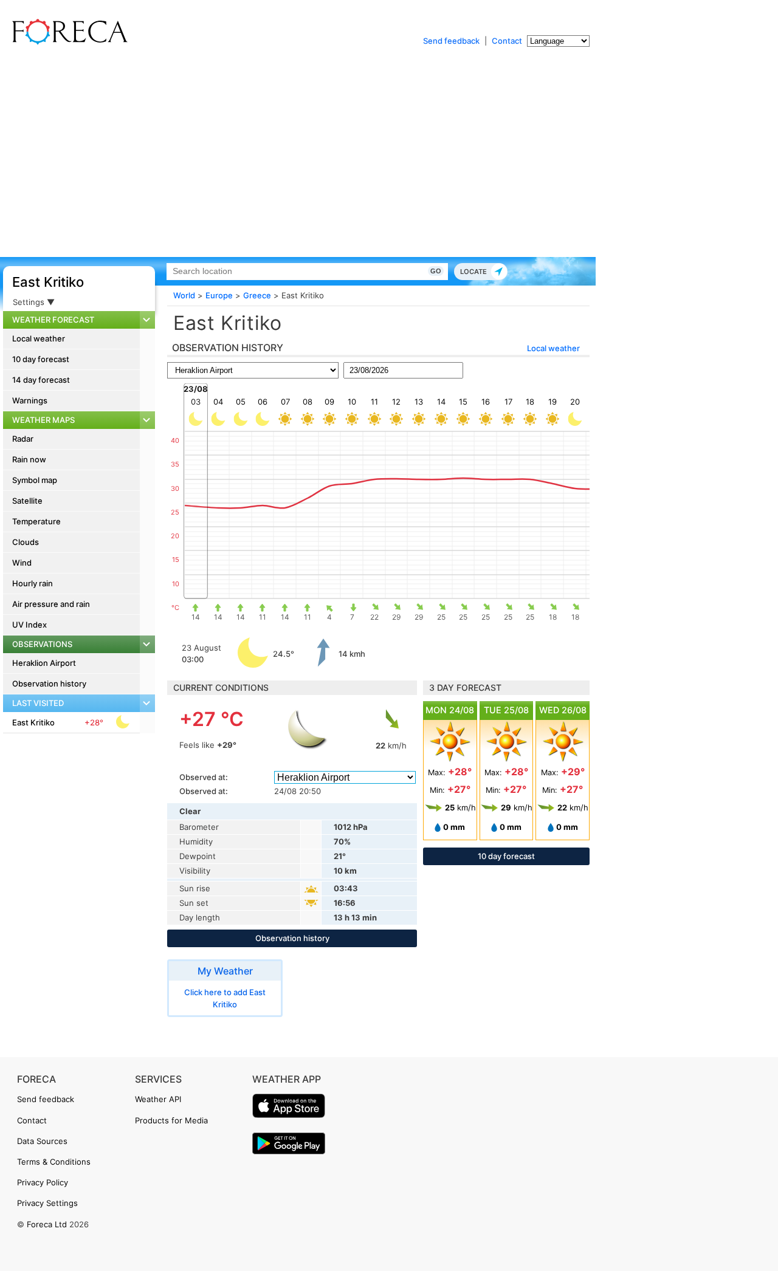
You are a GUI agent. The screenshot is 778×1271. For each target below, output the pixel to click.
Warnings (29, 400)
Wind (22, 562)
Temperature (36, 521)
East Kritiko (48, 282)
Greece (257, 295)
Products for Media (171, 1120)
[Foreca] (67, 42)
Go (435, 271)
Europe (219, 295)
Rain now (29, 459)
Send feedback (451, 41)
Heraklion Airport (44, 663)
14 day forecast (41, 380)
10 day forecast (40, 359)
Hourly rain (32, 583)
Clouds (25, 542)
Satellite (27, 500)
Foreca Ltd (47, 1224)
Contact (507, 41)
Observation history (49, 683)
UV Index (29, 624)
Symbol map (34, 480)
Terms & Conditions (54, 1162)
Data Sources (42, 1141)
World (184, 295)
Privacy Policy (42, 1182)
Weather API (158, 1099)
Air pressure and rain (51, 604)
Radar (22, 439)
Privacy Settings (47, 1203)
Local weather (38, 338)
